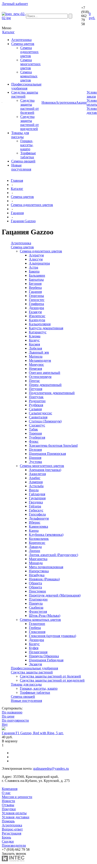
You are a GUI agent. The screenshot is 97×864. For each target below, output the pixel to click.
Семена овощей (23, 161)
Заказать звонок (14, 853)
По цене (8, 716)
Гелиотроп (37, 624)
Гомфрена (36, 304)
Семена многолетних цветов (30, 64)
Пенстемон (37, 591)
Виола (34, 490)
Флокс (34, 441)
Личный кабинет (15, 4)
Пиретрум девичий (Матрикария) (55, 595)
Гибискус (36, 510)
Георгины (36, 296)
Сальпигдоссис (40, 413)
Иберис (34, 522)
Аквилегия (37, 474)
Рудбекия (36, 405)
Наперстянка (39, 571)
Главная (17, 180)
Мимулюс (36, 364)
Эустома (35, 462)
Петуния (35, 389)
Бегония (35, 283)
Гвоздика (36, 502)
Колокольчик (39, 539)
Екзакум (35, 312)
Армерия (36, 482)
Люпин (34, 551)
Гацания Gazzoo (23, 221)
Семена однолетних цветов (29, 52)
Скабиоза (36, 607)
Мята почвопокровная (46, 567)
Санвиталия (38, 417)
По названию (12, 712)
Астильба (36, 486)
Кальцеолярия (40, 324)
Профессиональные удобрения (26, 86)
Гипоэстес (36, 300)
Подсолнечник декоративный (52, 393)
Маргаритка (38, 559)
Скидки (8, 841)
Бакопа (34, 271)
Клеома (34, 336)
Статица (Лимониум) (45, 421)
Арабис (34, 478)
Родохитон (37, 401)
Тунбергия (37, 437)
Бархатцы (36, 279)
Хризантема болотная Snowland (53, 445)
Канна (34, 530)
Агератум (36, 255)
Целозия (35, 449)
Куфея (33, 648)
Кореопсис (37, 543)
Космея (34, 344)
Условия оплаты (14, 813)
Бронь (6, 837)
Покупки (9, 809)
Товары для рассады (20, 135)
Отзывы (8, 805)
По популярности (15, 720)
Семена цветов (22, 44)
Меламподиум (40, 360)
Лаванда (35, 547)
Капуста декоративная (46, 328)
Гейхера (35, 506)
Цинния (35, 458)
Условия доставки (15, 817)
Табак (33, 429)
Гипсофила (37, 514)
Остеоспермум (40, 377)
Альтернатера (39, 263)
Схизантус (37, 425)
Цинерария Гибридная (46, 660)
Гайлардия (37, 494)
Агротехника (21, 40)
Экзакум (35, 664)
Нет (5, 724)
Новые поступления (21, 167)
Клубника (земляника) (46, 534)
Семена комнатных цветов (28, 76)
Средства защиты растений (24, 94)
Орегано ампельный (44, 373)
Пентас (34, 381)
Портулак (36, 397)
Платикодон (38, 599)
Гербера (35, 628)
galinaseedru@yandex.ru (51, 768)
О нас (6, 793)
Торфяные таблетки (28, 155)
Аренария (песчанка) (45, 470)
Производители (14, 845)
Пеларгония (38, 652)
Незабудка (36, 575)
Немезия (35, 368)
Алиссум (36, 259)
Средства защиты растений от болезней (29, 106)
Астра (33, 267)
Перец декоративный (45, 385)
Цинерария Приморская (47, 454)
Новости (8, 801)
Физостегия (38, 611)
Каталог (17, 189)
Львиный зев (39, 352)
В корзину (10, 741)
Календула (37, 320)
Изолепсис (37, 316)
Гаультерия (37, 498)
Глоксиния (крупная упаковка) (52, 636)
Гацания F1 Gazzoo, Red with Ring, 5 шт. (33, 733)
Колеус (34, 340)
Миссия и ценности (17, 797)
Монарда (36, 563)
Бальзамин (37, 275)
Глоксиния (37, 632)
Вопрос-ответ (12, 829)
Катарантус (37, 332)
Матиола (35, 356)
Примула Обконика (44, 656)
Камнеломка (38, 526)
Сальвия (35, 409)
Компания (9, 789)
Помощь (8, 821)
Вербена (35, 287)
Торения (35, 433)
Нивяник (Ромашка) (44, 579)
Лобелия (35, 348)
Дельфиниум (39, 518)
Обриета (35, 583)
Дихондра (36, 308)
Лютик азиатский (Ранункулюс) (53, 555)
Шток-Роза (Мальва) (44, 615)
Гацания (17, 213)
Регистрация (11, 833)
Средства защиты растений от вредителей (29, 123)
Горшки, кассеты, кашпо (26, 145)
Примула (36, 603)
